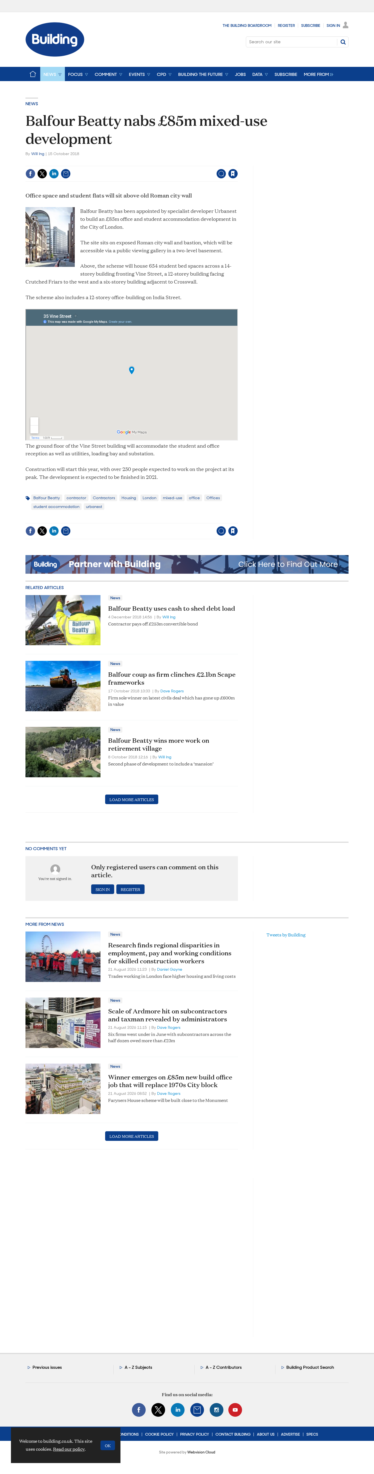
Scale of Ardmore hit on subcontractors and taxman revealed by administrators (167, 1015)
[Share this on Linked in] (54, 174)
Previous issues (47, 1367)
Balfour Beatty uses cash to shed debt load (171, 608)
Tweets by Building (286, 935)
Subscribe (310, 25)
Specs (312, 1434)
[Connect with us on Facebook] (139, 1410)
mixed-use (172, 497)
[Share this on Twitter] (42, 174)
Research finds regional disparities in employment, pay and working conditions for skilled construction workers (169, 953)
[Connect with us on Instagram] (216, 1410)
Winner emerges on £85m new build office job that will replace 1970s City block (170, 1081)
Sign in (165, 162)
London (149, 497)
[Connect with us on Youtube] (235, 1410)
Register (286, 25)
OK (108, 1445)
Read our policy (69, 1449)
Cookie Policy (159, 1434)
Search (343, 42)
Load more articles (132, 799)
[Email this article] (66, 174)
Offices (213, 497)
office (194, 497)
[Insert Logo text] (54, 55)
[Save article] (233, 174)
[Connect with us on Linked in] (178, 1410)
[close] (237, 162)
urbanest (94, 506)
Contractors (104, 497)
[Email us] (197, 1410)
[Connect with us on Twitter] (158, 1410)
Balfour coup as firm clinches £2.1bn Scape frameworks (171, 678)
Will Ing (37, 153)
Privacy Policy (194, 1434)
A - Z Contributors (224, 1367)
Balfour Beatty (46, 497)
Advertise (290, 1434)
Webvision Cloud (201, 1452)
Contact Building (233, 1434)
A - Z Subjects (138, 1367)
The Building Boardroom (247, 25)
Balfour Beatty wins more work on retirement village (158, 744)
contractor (76, 497)
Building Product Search (310, 1367)
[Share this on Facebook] (30, 174)
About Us (266, 1434)
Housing (129, 497)
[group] (317, 74)
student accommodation (56, 506)
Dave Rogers (172, 691)
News (31, 104)
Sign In (333, 25)
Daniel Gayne (169, 969)
